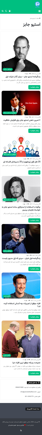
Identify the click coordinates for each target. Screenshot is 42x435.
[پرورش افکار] (37, 4)
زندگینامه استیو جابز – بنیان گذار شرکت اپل (23, 76)
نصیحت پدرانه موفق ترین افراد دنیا (26, 362)
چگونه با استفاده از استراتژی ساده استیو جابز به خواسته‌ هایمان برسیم (21, 208)
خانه (37, 18)
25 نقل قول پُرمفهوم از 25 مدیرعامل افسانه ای (21, 161)
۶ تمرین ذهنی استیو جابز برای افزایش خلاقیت (21, 120)
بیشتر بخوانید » (34, 87)
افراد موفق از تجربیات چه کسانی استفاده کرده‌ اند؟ (22, 305)
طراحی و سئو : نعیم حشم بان (16, 425)
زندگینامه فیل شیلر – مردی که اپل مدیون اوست (21, 258)
